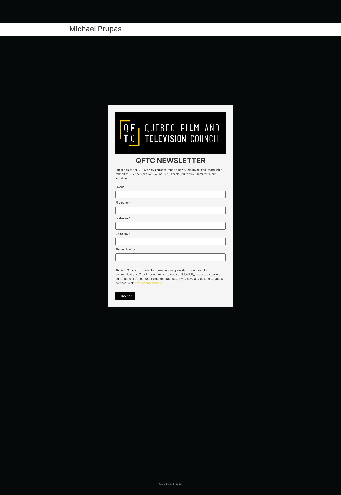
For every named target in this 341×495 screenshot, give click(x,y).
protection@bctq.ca (148, 283)
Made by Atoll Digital (170, 484)
